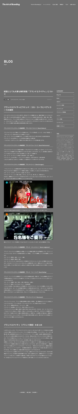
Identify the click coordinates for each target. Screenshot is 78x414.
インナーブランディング (61, 137)
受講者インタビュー (61, 126)
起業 (71, 159)
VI (68, 136)
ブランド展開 (62, 151)
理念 (64, 159)
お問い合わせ (73, 4)
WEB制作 (71, 136)
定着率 (71, 156)
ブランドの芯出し (69, 147)
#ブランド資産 (22, 99)
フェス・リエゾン (64, 143)
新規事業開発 (63, 158)
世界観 (66, 155)
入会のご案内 (55, 4)
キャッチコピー (70, 137)
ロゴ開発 (61, 155)
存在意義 (67, 156)
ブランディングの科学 (63, 146)
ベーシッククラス (46, 4)
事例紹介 (61, 4)
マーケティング (60, 122)
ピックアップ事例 (60, 105)
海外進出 (60, 159)
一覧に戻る (28, 392)
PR (66, 136)
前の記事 (22, 392)
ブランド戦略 (6, 99)
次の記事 (34, 392)
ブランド (58, 115)
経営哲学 (67, 159)
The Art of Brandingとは (36, 4)
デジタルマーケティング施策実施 (65, 142)
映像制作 (68, 158)
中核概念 (70, 155)
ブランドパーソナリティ (63, 150)
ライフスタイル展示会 (64, 154)
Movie (58, 98)
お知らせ (58, 101)
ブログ (66, 4)
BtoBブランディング (60, 136)
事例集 (63, 156)
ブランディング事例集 (61, 112)
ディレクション (61, 140)
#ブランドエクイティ (15, 99)
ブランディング (60, 108)
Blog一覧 (59, 94)
